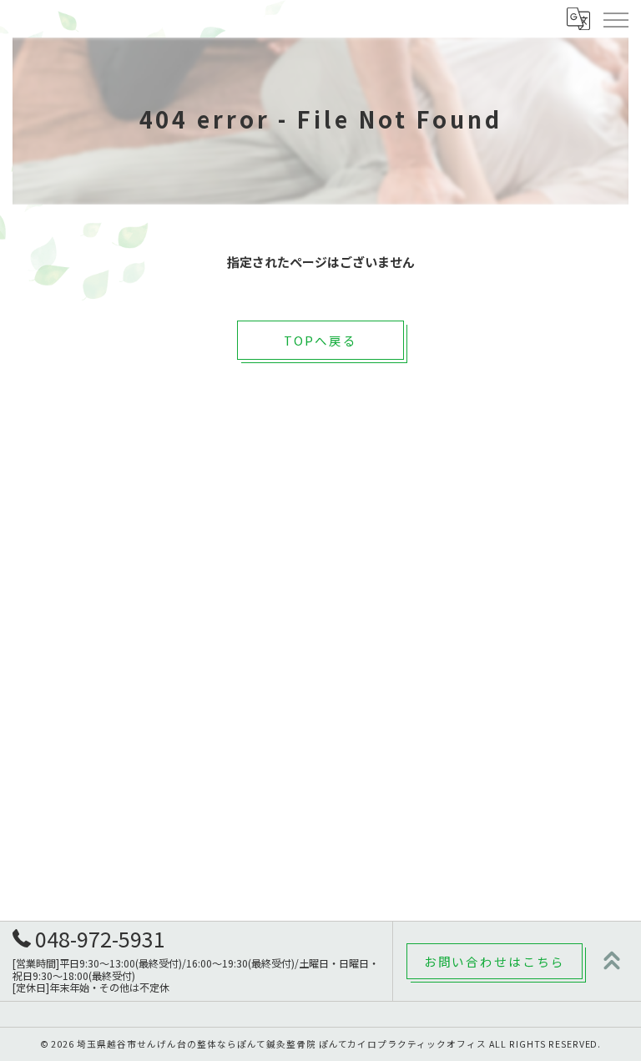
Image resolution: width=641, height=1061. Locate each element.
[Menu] (615, 18)
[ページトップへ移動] (611, 961)
